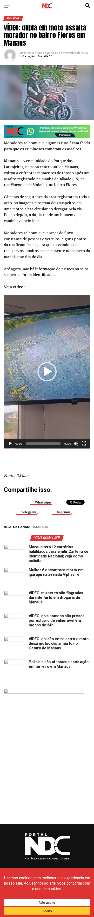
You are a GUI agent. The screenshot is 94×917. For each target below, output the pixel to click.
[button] (47, 371)
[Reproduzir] (10, 443)
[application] (47, 372)
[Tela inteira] (83, 443)
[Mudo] (76, 443)
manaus (41, 527)
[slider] (43, 443)
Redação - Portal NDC (38, 56)
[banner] (47, 136)
